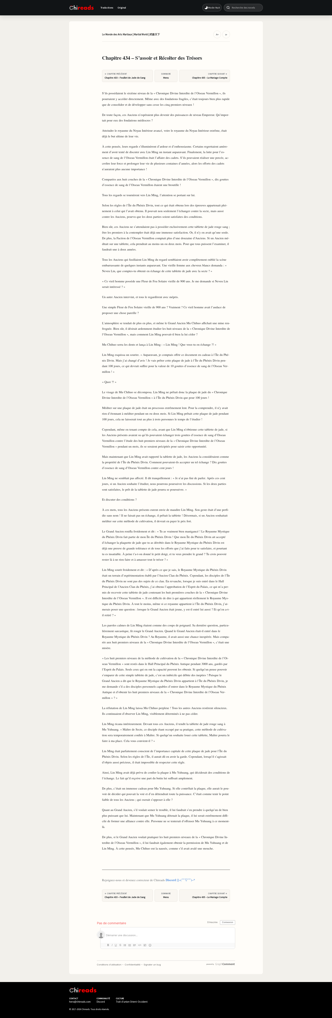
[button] (212, 7)
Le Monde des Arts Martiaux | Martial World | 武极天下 (131, 34)
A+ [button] (217, 34)
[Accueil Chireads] (81, 7)
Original (122, 7)
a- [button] (226, 34)
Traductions (107, 7)
